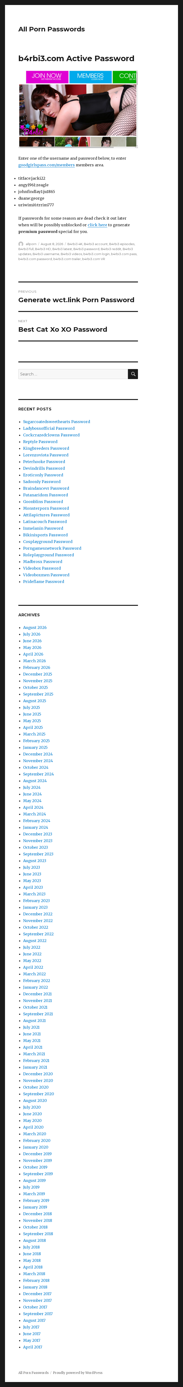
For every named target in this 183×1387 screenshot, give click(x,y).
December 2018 (37, 1213)
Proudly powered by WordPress (77, 1373)
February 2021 (36, 1060)
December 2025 (37, 674)
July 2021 (31, 1027)
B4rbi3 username (46, 254)
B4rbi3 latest (62, 249)
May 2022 (32, 960)
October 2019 (35, 1167)
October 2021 (35, 1007)
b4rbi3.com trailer (67, 259)
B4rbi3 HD (43, 249)
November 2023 (37, 840)
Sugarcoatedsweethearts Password (56, 421)
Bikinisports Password (45, 535)
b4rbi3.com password (35, 259)
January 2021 (35, 1067)
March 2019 (34, 1193)
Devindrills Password (44, 468)
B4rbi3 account (96, 244)
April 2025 (33, 727)
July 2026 (32, 634)
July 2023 (31, 867)
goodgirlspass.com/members (46, 165)
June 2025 (32, 714)
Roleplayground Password (48, 555)
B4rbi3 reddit (111, 249)
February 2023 (36, 900)
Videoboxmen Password (46, 575)
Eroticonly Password (43, 475)
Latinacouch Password (45, 521)
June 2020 (32, 1113)
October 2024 (35, 767)
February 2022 (36, 980)
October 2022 (35, 927)
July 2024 (32, 787)
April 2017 (32, 1347)
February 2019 (36, 1200)
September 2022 (38, 934)
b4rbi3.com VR (93, 259)
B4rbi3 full (26, 249)
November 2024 (38, 760)
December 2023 (37, 834)
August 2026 (35, 627)
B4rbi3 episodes (121, 244)
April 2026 (33, 654)
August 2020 (35, 1100)
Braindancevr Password (46, 488)
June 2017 (32, 1333)
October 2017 (35, 1307)
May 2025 (32, 720)
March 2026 (34, 660)
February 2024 (36, 820)
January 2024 (35, 827)
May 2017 (31, 1340)
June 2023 (32, 874)
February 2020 (37, 1140)
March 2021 (34, 1053)
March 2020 (34, 1133)
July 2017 (31, 1327)
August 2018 (34, 1240)
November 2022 (38, 920)
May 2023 (32, 880)
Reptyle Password (40, 441)
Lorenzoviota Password (45, 455)
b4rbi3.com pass (124, 254)
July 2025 (31, 707)
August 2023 (34, 860)
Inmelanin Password (43, 528)
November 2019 (37, 1160)
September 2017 (38, 1313)
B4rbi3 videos (71, 254)
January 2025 (35, 747)
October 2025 (35, 687)
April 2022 (33, 967)
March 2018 (34, 1273)
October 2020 (36, 1087)
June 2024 (32, 794)
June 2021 (32, 1034)
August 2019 (34, 1180)
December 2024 (38, 754)
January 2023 (35, 907)
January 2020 (35, 1147)
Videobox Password (42, 568)
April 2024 (33, 807)
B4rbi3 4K (74, 244)
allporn (31, 244)
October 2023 (35, 847)
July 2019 (31, 1187)
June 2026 (32, 640)
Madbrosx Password (42, 561)
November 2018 (37, 1220)
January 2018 (35, 1287)
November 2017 (37, 1300)
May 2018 (32, 1260)
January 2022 (35, 987)
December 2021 (37, 994)
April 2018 (33, 1267)
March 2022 (34, 974)
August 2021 (34, 1020)
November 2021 (37, 1000)
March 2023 (34, 894)
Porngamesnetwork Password (52, 548)
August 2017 (34, 1320)
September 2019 (38, 1173)
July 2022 (31, 947)
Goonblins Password (43, 501)
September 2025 (38, 694)
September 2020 (38, 1093)
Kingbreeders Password (46, 448)
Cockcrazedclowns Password (51, 435)
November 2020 (38, 1080)
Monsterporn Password (46, 508)
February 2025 (36, 740)
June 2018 (32, 1253)
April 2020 (33, 1127)
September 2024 (38, 774)
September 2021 (38, 1014)
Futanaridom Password (45, 495)
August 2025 (34, 700)
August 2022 (34, 940)
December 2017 (37, 1293)
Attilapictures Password (46, 515)
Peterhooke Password (44, 461)
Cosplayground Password (47, 541)
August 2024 (35, 780)
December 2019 (37, 1153)
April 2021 (32, 1047)
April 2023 (33, 887)
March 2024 (34, 814)
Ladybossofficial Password (49, 428)
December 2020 (38, 1073)
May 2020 (32, 1120)
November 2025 (37, 680)
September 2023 (38, 854)
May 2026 (32, 647)
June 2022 (32, 954)
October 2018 (35, 1227)
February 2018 (36, 1280)
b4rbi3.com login (96, 254)
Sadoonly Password (42, 481)
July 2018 (31, 1247)
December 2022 (37, 914)
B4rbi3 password (86, 249)
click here (97, 224)
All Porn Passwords (51, 29)
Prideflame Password (43, 581)
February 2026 (36, 667)
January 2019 (35, 1207)
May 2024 (32, 800)
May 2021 (32, 1040)
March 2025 (34, 734)
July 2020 (32, 1107)
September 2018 (38, 1233)
